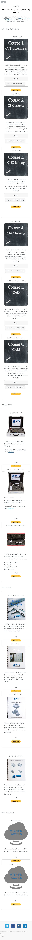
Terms (1, 934)
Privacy (2, 936)
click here (11, 452)
